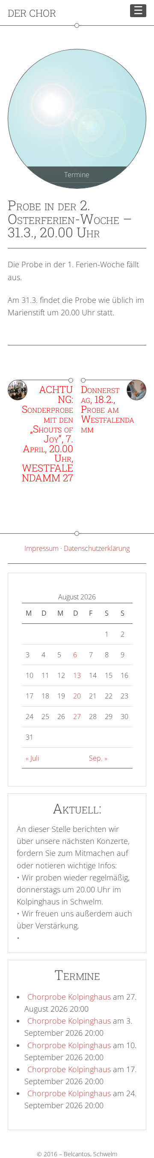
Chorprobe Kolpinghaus (69, 997)
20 (77, 696)
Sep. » (98, 758)
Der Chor (32, 12)
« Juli (32, 758)
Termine (76, 174)
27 (77, 716)
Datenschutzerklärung (97, 548)
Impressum (41, 548)
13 (77, 675)
